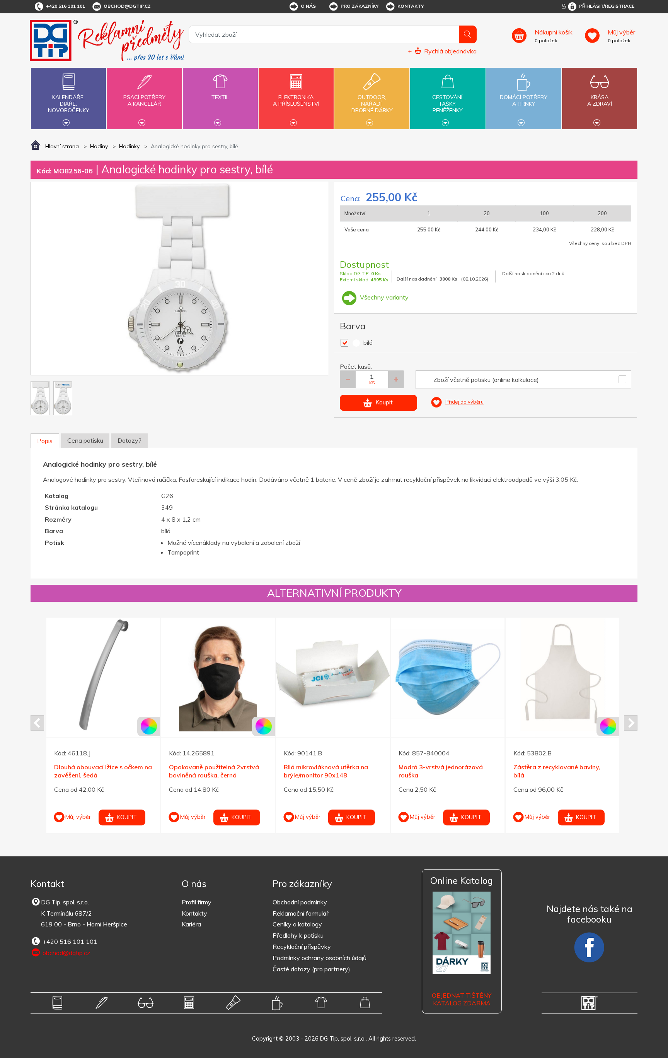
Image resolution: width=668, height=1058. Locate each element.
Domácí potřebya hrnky (523, 100)
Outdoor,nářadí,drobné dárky (372, 104)
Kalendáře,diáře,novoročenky (68, 104)
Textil (220, 97)
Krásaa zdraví (599, 100)
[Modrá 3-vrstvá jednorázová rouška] (218, 674)
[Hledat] (468, 34)
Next (630, 723)
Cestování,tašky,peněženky (448, 104)
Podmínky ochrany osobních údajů (319, 958)
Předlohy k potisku (298, 935)
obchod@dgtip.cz (127, 6)
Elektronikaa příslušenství (296, 100)
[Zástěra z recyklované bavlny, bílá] (333, 674)
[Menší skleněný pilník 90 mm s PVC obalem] (562, 674)
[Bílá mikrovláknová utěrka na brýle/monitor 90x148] (103, 674)
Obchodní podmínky (300, 902)
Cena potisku (85, 440)
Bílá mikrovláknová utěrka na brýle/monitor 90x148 (96, 771)
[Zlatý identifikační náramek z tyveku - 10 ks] (447, 674)
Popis (45, 441)
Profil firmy (196, 902)
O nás (308, 6)
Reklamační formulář (301, 913)
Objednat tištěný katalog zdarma (461, 999)
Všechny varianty (383, 297)
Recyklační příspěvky (302, 946)
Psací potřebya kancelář (144, 100)
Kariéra (191, 924)
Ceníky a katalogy (297, 924)
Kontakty (410, 6)
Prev (37, 723)
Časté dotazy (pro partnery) (311, 969)
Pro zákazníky (360, 6)
